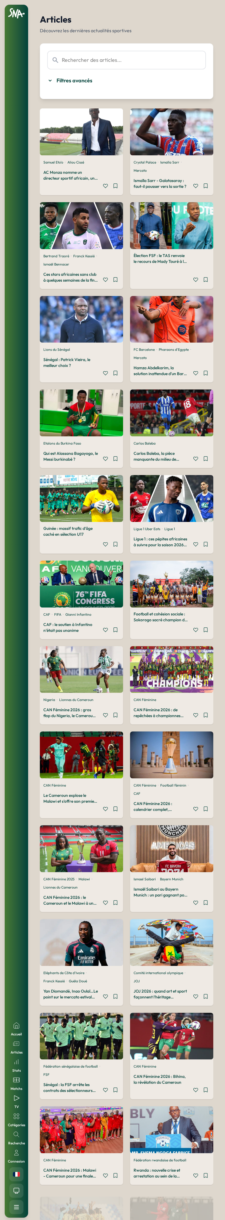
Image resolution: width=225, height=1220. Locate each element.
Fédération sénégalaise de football (70, 1066)
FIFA (57, 614)
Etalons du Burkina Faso (62, 443)
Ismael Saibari (145, 879)
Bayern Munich (171, 879)
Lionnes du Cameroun (76, 699)
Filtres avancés (74, 80)
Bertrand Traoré (56, 256)
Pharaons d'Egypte (174, 349)
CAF (46, 614)
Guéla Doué (78, 981)
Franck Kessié (84, 256)
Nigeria (49, 699)
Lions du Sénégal (56, 349)
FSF (46, 1074)
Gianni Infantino (78, 614)
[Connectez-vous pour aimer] (105, 187)
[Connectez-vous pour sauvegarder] (115, 187)
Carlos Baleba (145, 443)
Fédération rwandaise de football (160, 1160)
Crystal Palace (145, 162)
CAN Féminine (145, 699)
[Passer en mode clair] (16, 1191)
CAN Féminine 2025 (58, 879)
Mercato (140, 170)
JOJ (137, 981)
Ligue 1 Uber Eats (147, 529)
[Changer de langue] (16, 1174)
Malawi (84, 879)
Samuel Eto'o (53, 162)
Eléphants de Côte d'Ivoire (63, 973)
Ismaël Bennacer (56, 264)
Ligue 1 (169, 529)
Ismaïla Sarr (169, 162)
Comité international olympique (158, 973)
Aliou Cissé (75, 162)
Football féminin (173, 785)
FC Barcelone (144, 349)
